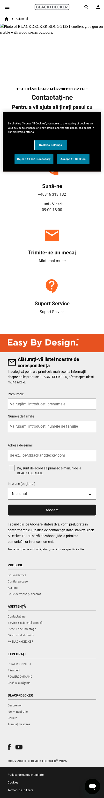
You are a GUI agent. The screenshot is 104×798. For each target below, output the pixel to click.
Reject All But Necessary (34, 158)
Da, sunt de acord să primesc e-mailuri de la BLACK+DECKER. (49, 470)
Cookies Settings (50, 145)
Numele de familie (21, 416)
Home (6, 19)
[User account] (98, 7)
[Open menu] (7, 7)
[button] (9, 747)
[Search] (86, 7)
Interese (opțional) (21, 484)
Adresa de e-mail (20, 445)
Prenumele (16, 394)
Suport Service (52, 311)
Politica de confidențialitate (52, 530)
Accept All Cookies (73, 158)
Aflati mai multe (52, 261)
